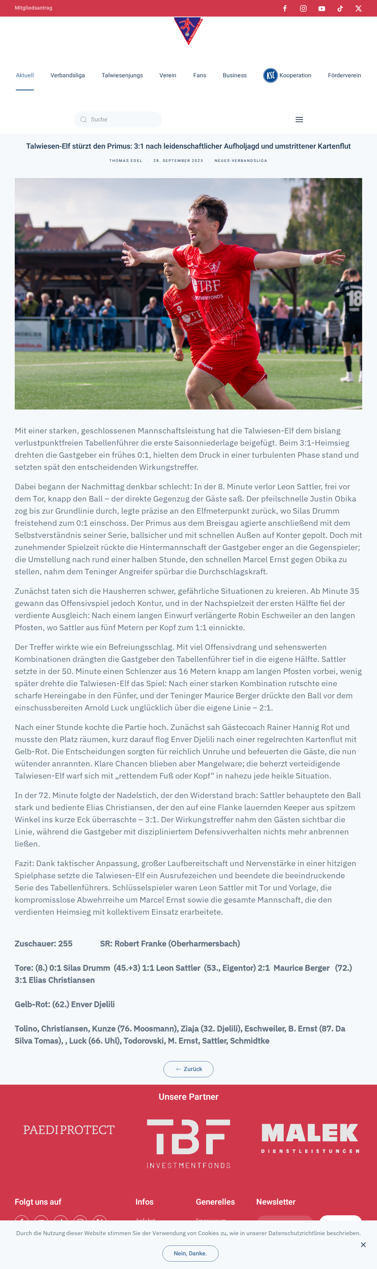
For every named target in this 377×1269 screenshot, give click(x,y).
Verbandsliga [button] (67, 75)
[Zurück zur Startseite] (188, 31)
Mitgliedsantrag (33, 8)
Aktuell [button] (25, 75)
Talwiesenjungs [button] (122, 75)
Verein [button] (167, 75)
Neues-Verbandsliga (241, 160)
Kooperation (295, 75)
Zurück (192, 1069)
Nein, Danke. (190, 1253)
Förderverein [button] (344, 75)
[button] (299, 119)
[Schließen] (363, 1244)
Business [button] (235, 75)
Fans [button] (199, 75)
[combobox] (118, 119)
